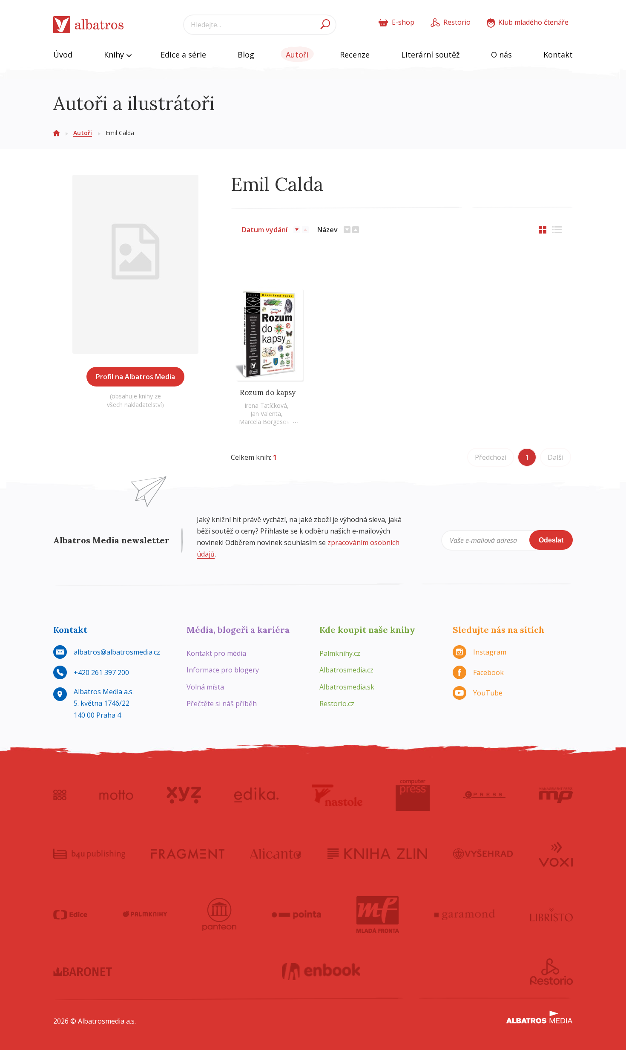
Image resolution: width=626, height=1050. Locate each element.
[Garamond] (465, 914)
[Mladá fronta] (378, 914)
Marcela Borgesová (266, 422)
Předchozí (490, 457)
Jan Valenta (265, 414)
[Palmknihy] (145, 914)
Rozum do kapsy (268, 392)
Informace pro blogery (223, 670)
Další (555, 457)
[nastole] (337, 795)
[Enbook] (321, 972)
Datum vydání (264, 229)
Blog (246, 54)
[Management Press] (556, 795)
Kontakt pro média (216, 653)
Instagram (489, 652)
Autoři (297, 54)
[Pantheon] (219, 914)
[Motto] (116, 795)
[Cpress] (484, 795)
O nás (501, 54)
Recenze (355, 54)
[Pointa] (296, 914)
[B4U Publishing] (89, 853)
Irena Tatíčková (265, 405)
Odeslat (551, 540)
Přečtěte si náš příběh (222, 703)
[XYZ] (184, 795)
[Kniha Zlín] (377, 853)
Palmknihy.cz (339, 653)
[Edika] (256, 795)
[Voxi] (556, 853)
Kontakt (558, 54)
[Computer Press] (412, 795)
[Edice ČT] (70, 914)
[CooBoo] (59, 795)
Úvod (62, 54)
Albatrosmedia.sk (346, 687)
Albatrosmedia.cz (346, 670)
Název (327, 229)
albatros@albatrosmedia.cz (117, 652)
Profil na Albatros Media (135, 376)
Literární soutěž (430, 54)
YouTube (488, 693)
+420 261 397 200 (101, 672)
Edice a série (183, 54)
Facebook (488, 672)
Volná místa (205, 687)
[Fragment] (187, 853)
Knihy (115, 54)
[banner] (88, 25)
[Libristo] (551, 914)
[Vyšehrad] (483, 853)
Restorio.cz (336, 703)
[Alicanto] (275, 853)
